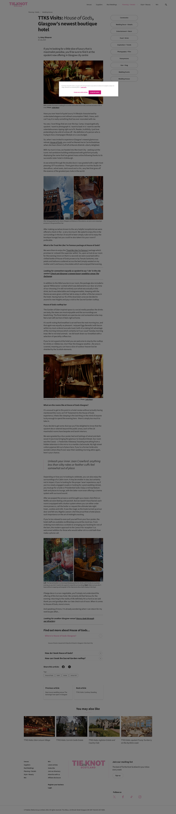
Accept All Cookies (94, 92)
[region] (88, 89)
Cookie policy (83, 87)
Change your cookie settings (81, 92)
